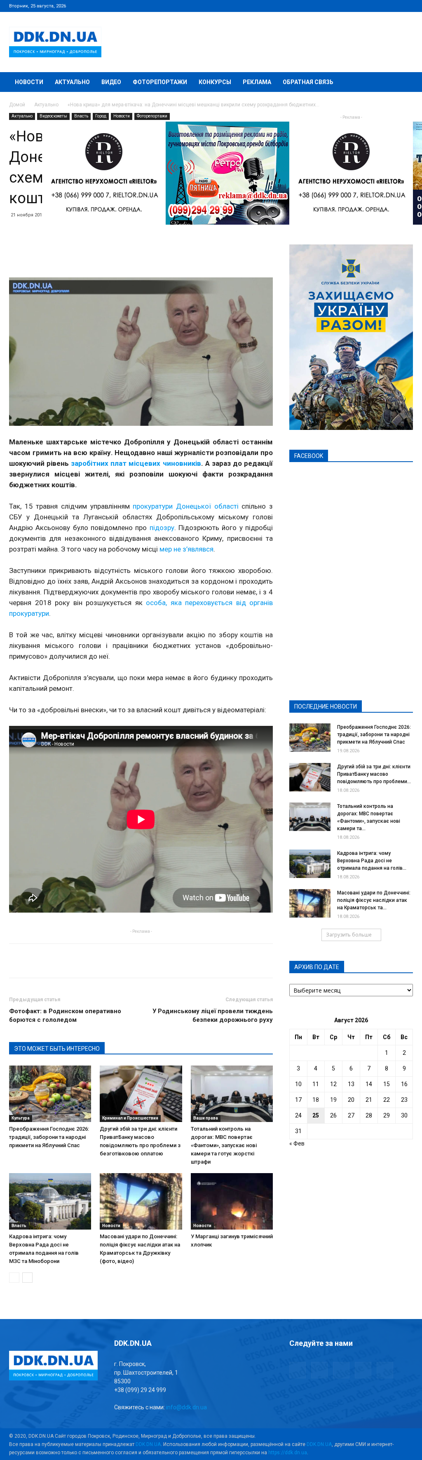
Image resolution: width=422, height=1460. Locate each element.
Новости (29, 82)
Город (100, 116)
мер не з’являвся (186, 549)
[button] (403, 83)
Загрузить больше (349, 934)
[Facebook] (352, 6)
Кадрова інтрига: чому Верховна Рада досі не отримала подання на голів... (371, 860)
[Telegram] (366, 6)
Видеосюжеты (53, 116)
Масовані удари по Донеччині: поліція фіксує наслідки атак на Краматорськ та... (373, 900)
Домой (17, 105)
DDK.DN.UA (148, 1444)
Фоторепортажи (160, 82)
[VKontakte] (393, 6)
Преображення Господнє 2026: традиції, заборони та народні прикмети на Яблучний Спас (49, 1137)
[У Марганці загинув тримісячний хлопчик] (232, 1201)
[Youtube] (407, 6)
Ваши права (205, 1118)
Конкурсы (215, 82)
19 (333, 1099)
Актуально (72, 82)
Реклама (257, 82)
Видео (111, 82)
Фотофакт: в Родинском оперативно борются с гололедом (65, 1015)
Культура (21, 1118)
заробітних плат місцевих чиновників (136, 463)
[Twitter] (379, 6)
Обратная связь (308, 82)
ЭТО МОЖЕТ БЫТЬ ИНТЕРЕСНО (57, 1048)
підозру (162, 527)
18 (315, 1099)
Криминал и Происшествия (130, 1118)
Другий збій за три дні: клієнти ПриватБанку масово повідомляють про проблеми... (374, 774)
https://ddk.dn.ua (287, 1452)
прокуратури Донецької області (185, 506)
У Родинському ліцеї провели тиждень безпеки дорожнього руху (212, 1015)
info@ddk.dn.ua (186, 1407)
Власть (81, 116)
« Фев (297, 1143)
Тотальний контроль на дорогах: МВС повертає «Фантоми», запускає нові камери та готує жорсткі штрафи (224, 1145)
